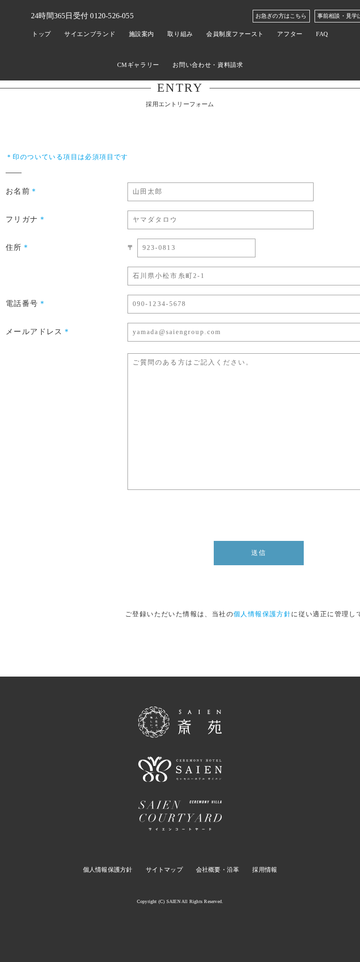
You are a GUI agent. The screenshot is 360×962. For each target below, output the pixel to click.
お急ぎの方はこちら (281, 16)
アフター (290, 33)
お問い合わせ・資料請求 (207, 64)
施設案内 (142, 33)
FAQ (322, 33)
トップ (41, 33)
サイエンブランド (89, 33)
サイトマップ (164, 869)
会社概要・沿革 (217, 869)
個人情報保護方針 (262, 614)
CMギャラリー (138, 64)
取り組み (180, 33)
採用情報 (264, 869)
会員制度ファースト (235, 33)
